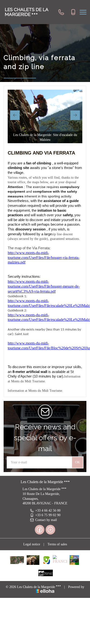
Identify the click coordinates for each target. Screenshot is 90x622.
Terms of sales (57, 544)
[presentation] (15, 115)
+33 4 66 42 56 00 (47, 510)
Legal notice (31, 544)
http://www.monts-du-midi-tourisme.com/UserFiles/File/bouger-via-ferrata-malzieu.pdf (43, 257)
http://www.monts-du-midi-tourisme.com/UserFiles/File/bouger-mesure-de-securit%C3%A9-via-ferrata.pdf (44, 286)
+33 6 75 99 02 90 (47, 515)
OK (77, 462)
